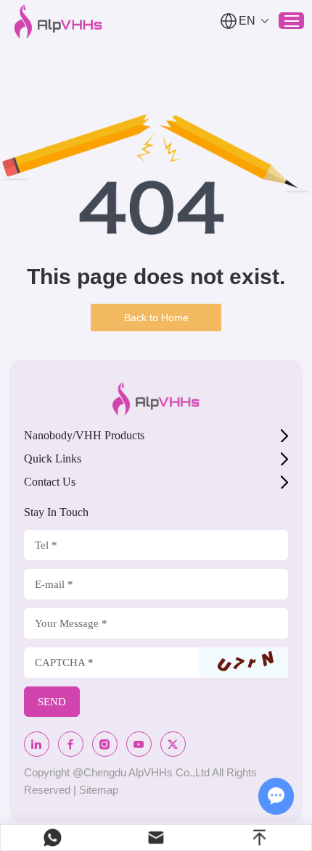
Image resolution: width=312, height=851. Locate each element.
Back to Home (156, 317)
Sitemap (98, 790)
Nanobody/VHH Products (84, 435)
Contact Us (49, 482)
